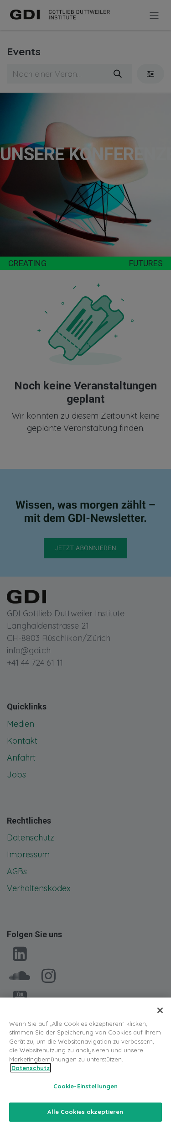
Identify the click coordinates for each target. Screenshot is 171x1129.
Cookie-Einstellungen (85, 1086)
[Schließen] (160, 1010)
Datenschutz (30, 1067)
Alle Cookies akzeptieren (85, 1111)
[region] (85, 1063)
